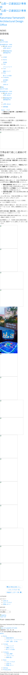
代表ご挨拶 (9, 654)
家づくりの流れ (10, 649)
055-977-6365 (13, 628)
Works (5, 636)
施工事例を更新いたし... (14, 587)
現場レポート (7, 604)
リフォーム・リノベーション (14, 639)
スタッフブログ (7, 602)
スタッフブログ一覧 (14, 590)
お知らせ (5, 601)
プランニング (10, 646)
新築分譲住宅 (10, 638)
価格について (10, 647)
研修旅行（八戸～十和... (13, 592)
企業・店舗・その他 (11, 641)
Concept (5, 644)
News (4, 660)
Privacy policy (7, 669)
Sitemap (5, 668)
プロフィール (10, 655)
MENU (2, 633)
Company (6, 652)
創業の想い (9, 657)
